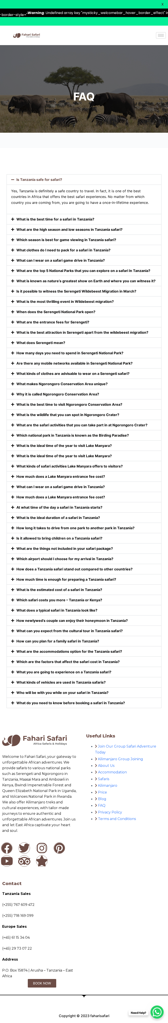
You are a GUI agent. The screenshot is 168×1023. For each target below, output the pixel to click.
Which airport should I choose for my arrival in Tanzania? (64, 559)
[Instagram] (41, 848)
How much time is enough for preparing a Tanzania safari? (66, 579)
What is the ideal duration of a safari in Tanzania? (58, 517)
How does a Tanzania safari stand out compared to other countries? (74, 569)
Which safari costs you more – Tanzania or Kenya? (59, 600)
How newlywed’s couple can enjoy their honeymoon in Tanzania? (72, 620)
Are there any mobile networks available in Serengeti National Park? (74, 363)
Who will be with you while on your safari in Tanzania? (62, 692)
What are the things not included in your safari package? (64, 548)
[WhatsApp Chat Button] (157, 1012)
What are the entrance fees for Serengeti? (52, 322)
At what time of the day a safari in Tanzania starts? (59, 507)
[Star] (41, 861)
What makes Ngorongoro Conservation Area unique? (62, 384)
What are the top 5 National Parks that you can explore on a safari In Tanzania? (83, 270)
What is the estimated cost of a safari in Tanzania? (59, 589)
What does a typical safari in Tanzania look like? (56, 610)
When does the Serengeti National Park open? (55, 312)
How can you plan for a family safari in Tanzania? (57, 641)
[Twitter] (24, 848)
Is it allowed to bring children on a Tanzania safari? (59, 538)
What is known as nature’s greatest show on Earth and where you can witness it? (86, 281)
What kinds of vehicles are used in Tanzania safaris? (61, 682)
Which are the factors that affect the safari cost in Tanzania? (68, 662)
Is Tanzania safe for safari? (39, 179)
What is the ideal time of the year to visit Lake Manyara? (64, 445)
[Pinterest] (59, 848)
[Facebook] (6, 848)
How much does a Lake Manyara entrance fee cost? (60, 476)
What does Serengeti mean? (40, 342)
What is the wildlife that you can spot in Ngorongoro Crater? (67, 415)
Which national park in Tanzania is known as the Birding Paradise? (72, 435)
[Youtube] (6, 861)
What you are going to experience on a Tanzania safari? (63, 672)
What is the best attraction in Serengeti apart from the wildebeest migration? (82, 332)
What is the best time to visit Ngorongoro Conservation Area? (69, 404)
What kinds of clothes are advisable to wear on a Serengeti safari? (73, 373)
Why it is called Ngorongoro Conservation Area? (57, 394)
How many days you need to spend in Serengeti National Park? (69, 353)
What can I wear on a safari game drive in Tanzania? (60, 260)
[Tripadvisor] (24, 861)
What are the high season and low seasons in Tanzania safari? (69, 229)
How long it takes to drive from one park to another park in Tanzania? (75, 528)
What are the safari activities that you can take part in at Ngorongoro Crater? (81, 425)
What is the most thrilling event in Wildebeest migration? (65, 301)
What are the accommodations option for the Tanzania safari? (69, 651)
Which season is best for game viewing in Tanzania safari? (66, 240)
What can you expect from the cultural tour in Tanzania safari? (69, 631)
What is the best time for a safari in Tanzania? (55, 219)
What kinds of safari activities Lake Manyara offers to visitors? (69, 466)
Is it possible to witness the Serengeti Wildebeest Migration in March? (76, 291)
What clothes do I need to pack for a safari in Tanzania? (63, 250)
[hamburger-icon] (161, 35)
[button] (84, 180)
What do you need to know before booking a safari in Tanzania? (70, 703)
